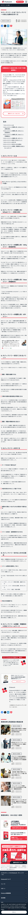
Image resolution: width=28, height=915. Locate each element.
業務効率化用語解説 (16, 753)
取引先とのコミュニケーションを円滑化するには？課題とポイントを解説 (18, 744)
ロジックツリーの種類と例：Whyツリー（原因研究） (14, 131)
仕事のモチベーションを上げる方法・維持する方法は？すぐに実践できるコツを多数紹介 (18, 802)
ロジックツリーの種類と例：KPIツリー (13, 138)
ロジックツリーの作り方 (10, 142)
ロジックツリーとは (9, 125)
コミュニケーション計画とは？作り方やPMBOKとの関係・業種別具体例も (18, 787)
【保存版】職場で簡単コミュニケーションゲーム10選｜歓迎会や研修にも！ (19, 773)
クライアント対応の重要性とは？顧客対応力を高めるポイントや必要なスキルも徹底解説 (18, 759)
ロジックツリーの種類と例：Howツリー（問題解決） (14, 135)
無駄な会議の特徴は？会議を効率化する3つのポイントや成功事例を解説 (18, 730)
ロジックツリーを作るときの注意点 (12, 144)
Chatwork (7, 2)
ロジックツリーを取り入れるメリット (13, 140)
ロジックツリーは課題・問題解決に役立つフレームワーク (14, 147)
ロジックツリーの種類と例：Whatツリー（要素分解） (14, 128)
